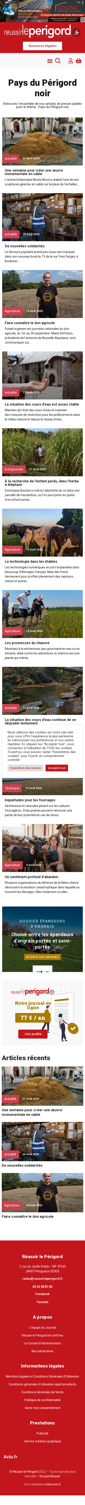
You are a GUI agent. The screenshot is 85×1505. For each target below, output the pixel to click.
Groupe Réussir (49, 1476)
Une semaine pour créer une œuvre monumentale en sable (34, 172)
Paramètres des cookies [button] (25, 768)
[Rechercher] (57, 60)
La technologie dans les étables (31, 561)
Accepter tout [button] (56, 768)
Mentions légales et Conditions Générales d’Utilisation (42, 1376)
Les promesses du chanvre (27, 643)
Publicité (42, 1433)
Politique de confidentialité (42, 1400)
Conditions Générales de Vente (42, 1392)
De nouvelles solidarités (25, 246)
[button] (42, 45)
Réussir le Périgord (25, 1471)
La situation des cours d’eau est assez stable (42, 404)
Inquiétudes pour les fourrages (30, 800)
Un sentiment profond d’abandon (31, 877)
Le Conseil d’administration (42, 1343)
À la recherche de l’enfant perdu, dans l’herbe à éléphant (42, 483)
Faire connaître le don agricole (30, 323)
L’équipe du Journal (42, 1327)
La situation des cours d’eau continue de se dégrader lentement (40, 721)
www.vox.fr (53, 1484)
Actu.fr (10, 1456)
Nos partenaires (42, 1351)
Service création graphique (42, 1441)
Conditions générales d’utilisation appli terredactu (42, 1384)
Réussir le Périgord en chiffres (42, 1335)
